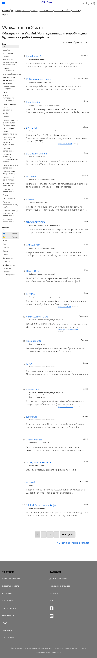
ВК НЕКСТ (31, 128)
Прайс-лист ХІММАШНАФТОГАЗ (68, 329)
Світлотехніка (9, 199)
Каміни (6, 92)
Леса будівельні (10, 104)
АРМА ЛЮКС (33, 245)
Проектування (9, 608)
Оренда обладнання (8, 149)
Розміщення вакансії (59, 586)
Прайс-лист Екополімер (65, 407)
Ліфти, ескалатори (8, 108)
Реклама (53, 593)
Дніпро (6, 248)
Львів (5, 254)
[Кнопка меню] (3, 3)
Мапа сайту (56, 652)
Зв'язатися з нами (71, 648)
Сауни (5, 195)
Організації (7, 630)
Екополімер (32, 389)
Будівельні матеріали (12, 579)
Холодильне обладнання (8, 220)
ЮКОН (29, 364)
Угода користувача (43, 652)
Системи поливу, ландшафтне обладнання (10, 213)
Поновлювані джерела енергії (10, 172)
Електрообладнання (11, 74)
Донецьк (7, 261)
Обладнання (8, 601)
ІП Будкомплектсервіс (38, 79)
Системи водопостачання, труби (10, 204)
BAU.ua (6, 10)
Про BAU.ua (58, 648)
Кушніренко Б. (34, 56)
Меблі (5, 113)
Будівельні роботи (11, 586)
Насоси (6, 117)
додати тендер (9, 638)
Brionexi (30, 482)
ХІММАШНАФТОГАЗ (37, 316)
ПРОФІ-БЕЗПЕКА (35, 222)
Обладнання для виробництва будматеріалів (10, 122)
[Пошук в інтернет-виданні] (88, 3)
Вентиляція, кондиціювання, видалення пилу (10, 62)
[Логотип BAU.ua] (47, 2)
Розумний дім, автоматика (9, 184)
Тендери (53, 601)
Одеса (5, 251)
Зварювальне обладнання (9, 78)
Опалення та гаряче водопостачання (10, 131)
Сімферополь (9, 265)
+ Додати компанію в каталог (73, 543)
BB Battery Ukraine (36, 153)
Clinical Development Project (41, 505)
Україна (15, 234)
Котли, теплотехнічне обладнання (9, 97)
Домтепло (31, 416)
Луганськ (7, 268)
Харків (6, 244)
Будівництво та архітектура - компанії (32, 10)
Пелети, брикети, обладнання (10, 166)
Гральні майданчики (8, 69)
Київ (5, 241)
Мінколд (30, 199)
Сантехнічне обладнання (8, 190)
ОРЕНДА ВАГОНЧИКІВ (38, 462)
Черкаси (6, 272)
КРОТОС (30, 294)
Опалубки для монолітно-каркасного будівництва (9, 141)
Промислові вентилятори (9, 178)
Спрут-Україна (34, 439)
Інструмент (7, 593)
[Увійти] (93, 3)
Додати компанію (58, 579)
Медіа (4, 623)
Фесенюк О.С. (33, 341)
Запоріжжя (8, 258)
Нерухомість (8, 615)
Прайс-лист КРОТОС (64, 306)
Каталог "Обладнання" (67, 10)
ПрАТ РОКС (32, 271)
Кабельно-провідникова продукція (9, 85)
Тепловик (31, 176)
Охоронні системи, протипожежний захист (10, 158)
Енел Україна (33, 102)
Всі (4, 47)
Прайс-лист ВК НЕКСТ (65, 143)
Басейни (7, 50)
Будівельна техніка (8, 54)
